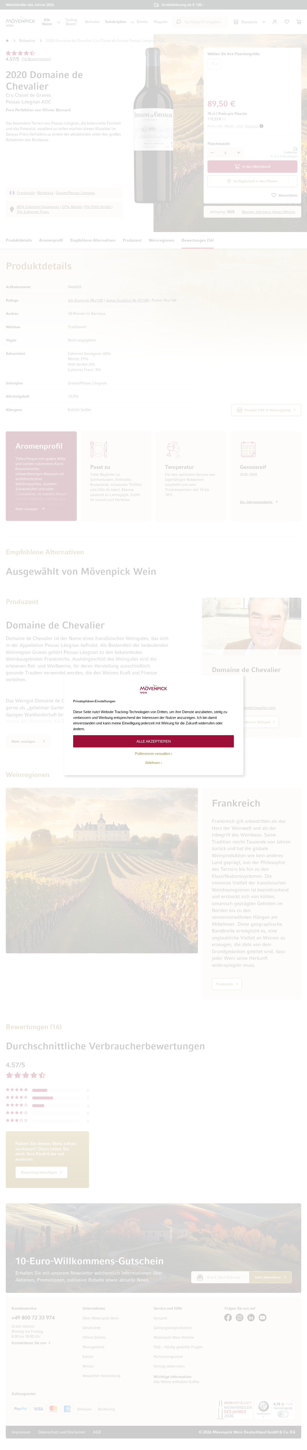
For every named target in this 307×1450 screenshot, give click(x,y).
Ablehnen (152, 763)
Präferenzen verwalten (152, 754)
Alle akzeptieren (153, 741)
